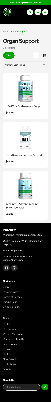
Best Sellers (9, 354)
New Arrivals (10, 359)
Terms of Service (12, 296)
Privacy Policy (10, 291)
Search (7, 287)
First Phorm (10, 364)
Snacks (7, 349)
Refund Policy (10, 301)
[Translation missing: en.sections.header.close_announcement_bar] (49, 2)
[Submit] (44, 387)
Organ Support (18, 31)
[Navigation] (45, 12)
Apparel (7, 369)
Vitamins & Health (13, 339)
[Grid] (36, 55)
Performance (10, 329)
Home (6, 31)
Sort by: (9, 64)
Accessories (10, 344)
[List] (44, 55)
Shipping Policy (11, 306)
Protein (7, 324)
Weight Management (15, 334)
